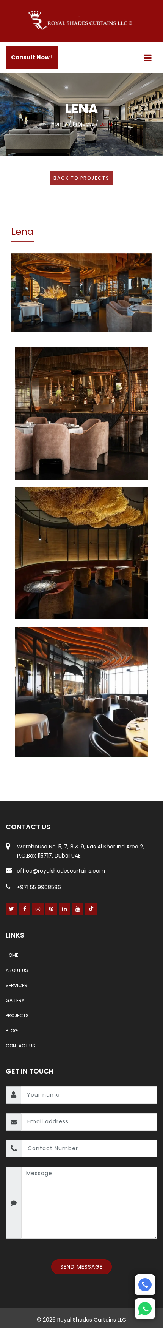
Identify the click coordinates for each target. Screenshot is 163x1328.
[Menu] (148, 58)
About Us (17, 970)
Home (59, 124)
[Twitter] (11, 909)
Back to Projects (81, 178)
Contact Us (20, 1046)
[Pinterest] (51, 909)
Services (16, 985)
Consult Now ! (32, 57)
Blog (12, 1030)
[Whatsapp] (145, 1308)
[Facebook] (25, 909)
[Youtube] (78, 909)
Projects (83, 124)
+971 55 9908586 (39, 887)
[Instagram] (38, 909)
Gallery (15, 1000)
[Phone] (145, 1284)
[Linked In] (65, 909)
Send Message (81, 1267)
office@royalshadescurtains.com (61, 871)
